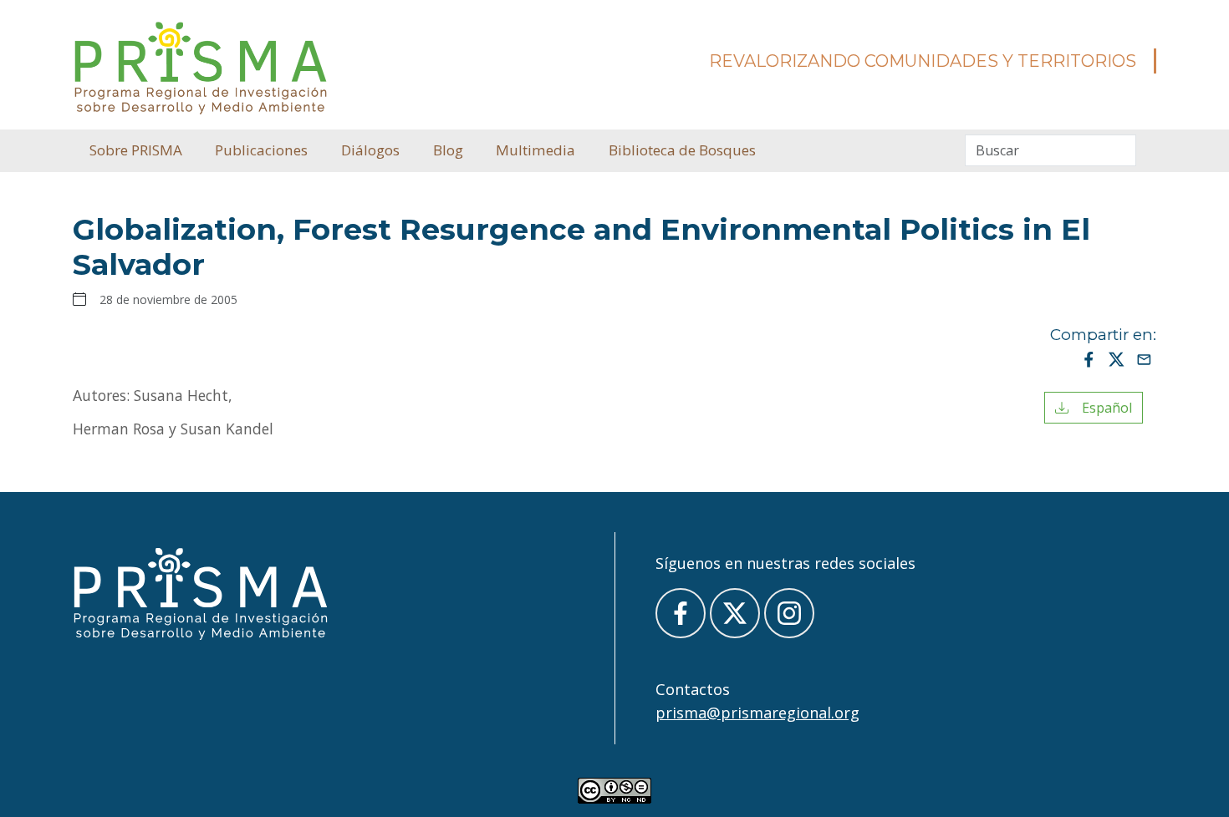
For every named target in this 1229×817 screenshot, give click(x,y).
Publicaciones (261, 150)
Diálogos (370, 150)
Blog (448, 150)
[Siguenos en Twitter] (735, 613)
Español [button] (1100, 407)
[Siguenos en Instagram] (789, 613)
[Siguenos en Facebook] (680, 613)
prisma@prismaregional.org (757, 713)
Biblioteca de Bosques (682, 150)
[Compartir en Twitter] (1116, 358)
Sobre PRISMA (135, 150)
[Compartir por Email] (1144, 358)
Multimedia (535, 150)
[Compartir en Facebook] (1089, 358)
